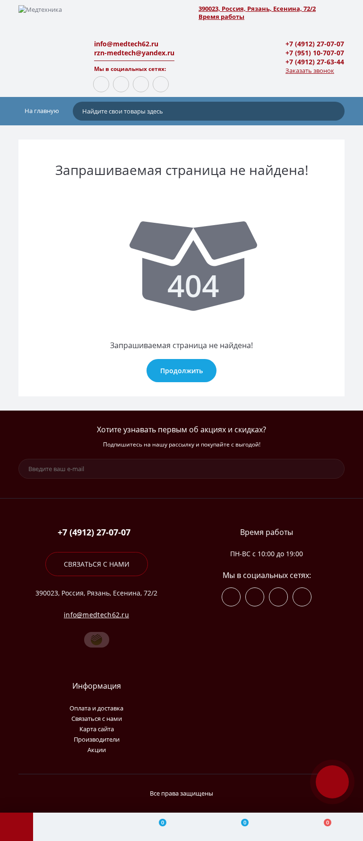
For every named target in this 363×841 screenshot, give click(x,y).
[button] (267, 9)
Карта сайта (96, 729)
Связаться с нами (97, 564)
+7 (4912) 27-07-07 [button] (94, 532)
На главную (41, 110)
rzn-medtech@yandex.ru (134, 52)
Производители (97, 739)
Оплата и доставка (96, 708)
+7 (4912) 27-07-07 (314, 43)
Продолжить (181, 370)
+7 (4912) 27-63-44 (314, 61)
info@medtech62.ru (126, 43)
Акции (96, 749)
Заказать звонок (309, 70)
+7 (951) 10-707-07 (314, 52)
